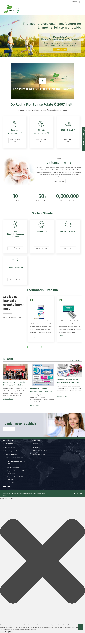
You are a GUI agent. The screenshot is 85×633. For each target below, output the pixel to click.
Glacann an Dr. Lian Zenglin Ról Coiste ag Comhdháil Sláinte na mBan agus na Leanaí (14, 384)
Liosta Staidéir (11, 483)
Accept (2, 631)
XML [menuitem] (75, 493)
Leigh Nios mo (59, 181)
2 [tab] (43, 55)
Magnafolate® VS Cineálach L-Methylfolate (15, 478)
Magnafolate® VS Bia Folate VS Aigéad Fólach (15, 472)
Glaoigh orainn (9, 428)
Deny (6, 631)
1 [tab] (41, 55)
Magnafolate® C (9, 443)
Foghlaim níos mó (15, 140)
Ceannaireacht (37, 447)
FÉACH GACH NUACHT (76, 360)
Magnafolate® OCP (10, 447)
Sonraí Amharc (15, 248)
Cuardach (75, 1)
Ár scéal (35, 443)
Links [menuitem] (81, 493)
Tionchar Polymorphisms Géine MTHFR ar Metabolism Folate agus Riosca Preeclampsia (69, 381)
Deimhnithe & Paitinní (39, 454)
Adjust (10, 631)
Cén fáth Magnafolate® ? (11, 454)
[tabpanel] (42, 36)
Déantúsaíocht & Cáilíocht (40, 451)
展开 (83, 137)
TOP (80, 627)
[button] (42, 562)
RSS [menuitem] (77, 493)
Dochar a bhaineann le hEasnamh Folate (16, 462)
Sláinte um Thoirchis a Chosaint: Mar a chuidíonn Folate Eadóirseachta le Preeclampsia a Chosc (41, 390)
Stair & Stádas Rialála (13, 467)
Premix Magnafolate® (11, 451)
